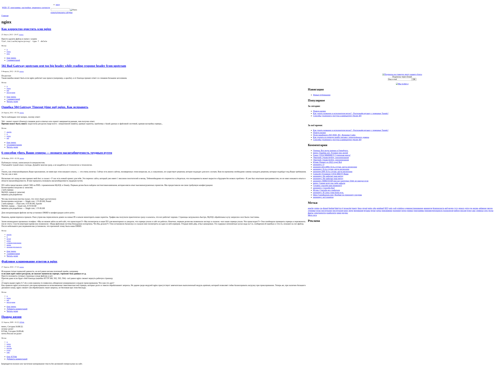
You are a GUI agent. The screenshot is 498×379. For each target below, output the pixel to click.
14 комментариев (14, 145)
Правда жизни (11, 316)
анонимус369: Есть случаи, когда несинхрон (332, 171)
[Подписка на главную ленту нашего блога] (402, 74)
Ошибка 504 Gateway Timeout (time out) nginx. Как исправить (44, 107)
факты (310, 213)
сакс (8, 352)
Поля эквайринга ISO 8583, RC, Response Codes (334, 135)
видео (451, 208)
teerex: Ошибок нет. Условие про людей (330, 153)
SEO (386, 208)
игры (318, 210)
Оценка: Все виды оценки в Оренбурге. (330, 150)
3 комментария (13, 254)
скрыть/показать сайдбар (61, 12)
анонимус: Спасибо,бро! (324, 188)
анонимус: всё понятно (323, 197)
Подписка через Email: (402, 77)
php (374, 208)
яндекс (345, 213)
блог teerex (11, 58)
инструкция (11, 93)
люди (350, 210)
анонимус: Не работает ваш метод (328, 176)
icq (340, 208)
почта (9, 346)
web (395, 208)
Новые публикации (321, 95)
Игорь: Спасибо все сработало (326, 190)
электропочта (320, 213)
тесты (490, 210)
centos (316, 208)
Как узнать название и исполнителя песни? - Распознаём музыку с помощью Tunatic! (350, 113)
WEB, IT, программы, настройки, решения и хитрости (26, 7)
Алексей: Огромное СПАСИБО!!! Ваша (330, 174)
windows (401, 208)
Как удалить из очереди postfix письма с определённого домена (341, 137)
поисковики (387, 210)
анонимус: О (318, 164)
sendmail (380, 208)
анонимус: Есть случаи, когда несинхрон (331, 169)
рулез (9, 350)
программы (419, 210)
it (7, 49)
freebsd (331, 208)
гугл (456, 208)
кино (346, 210)
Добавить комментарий (17, 309)
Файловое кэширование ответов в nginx (29, 261)
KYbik (22, 322)
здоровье (312, 210)
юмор (339, 213)
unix (8, 54)
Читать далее (12, 101)
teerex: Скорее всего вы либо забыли (329, 183)
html (337, 208)
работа (457, 210)
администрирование (14, 243)
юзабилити (331, 213)
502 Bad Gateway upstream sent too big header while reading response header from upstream (63, 65)
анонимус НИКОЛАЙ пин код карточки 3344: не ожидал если (340, 181)
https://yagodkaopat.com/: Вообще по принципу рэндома (337, 195)
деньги (461, 208)
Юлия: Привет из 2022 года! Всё (327, 162)
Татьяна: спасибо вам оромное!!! (327, 185)
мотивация (358, 210)
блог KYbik (12, 357)
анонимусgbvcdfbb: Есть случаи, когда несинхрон (335, 167)
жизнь (9, 245)
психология (448, 210)
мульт (373, 210)
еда (470, 208)
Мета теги (312, 215)
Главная (4, 16)
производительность (14, 247)
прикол (410, 210)
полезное (397, 210)
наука (378, 210)
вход (58, 5)
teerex (21, 35)
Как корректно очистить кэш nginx (26, 29)
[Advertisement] (402, 264)
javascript (347, 208)
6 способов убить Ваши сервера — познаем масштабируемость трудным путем (56, 152)
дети (467, 208)
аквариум (428, 208)
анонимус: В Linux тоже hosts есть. (328, 192)
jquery (354, 208)
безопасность (438, 208)
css (321, 208)
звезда (490, 208)
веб (8, 90)
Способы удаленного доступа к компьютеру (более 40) (337, 116)
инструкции (326, 210)
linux (360, 208)
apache (9, 132)
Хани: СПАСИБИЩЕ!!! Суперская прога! (331, 155)
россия (9, 348)
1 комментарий (13, 60)
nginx (9, 52)
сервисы (480, 210)
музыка (367, 210)
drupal (325, 208)
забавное (483, 208)
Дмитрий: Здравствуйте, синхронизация (331, 157)
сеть (486, 210)
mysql (9, 239)
